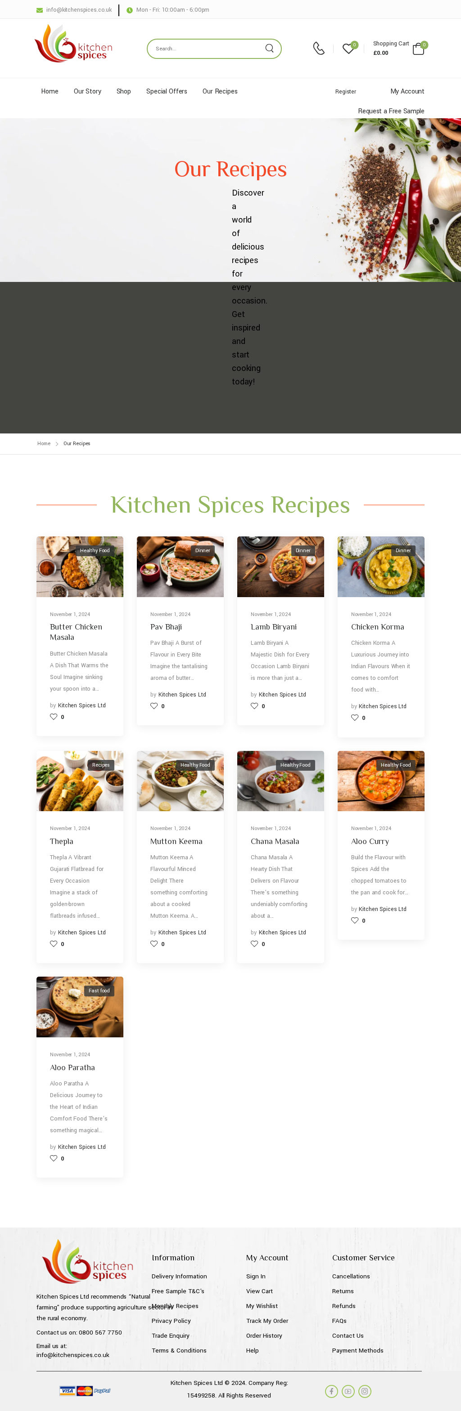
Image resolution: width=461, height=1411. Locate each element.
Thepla (61, 841)
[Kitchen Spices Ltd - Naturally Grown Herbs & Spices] (73, 43)
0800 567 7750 (100, 1332)
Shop (124, 91)
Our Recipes (220, 91)
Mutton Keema (176, 841)
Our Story (87, 91)
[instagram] (364, 1391)
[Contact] (320, 48)
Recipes (101, 765)
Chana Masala (275, 841)
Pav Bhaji (166, 626)
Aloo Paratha (72, 1067)
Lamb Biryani (274, 626)
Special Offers (166, 91)
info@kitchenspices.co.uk (72, 1355)
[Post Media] (79, 566)
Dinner (202, 550)
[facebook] (331, 1391)
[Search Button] (272, 49)
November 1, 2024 (70, 614)
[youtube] (348, 1391)
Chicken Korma (377, 626)
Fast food (99, 990)
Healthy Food (95, 550)
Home (49, 91)
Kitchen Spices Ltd (81, 705)
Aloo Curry (370, 841)
